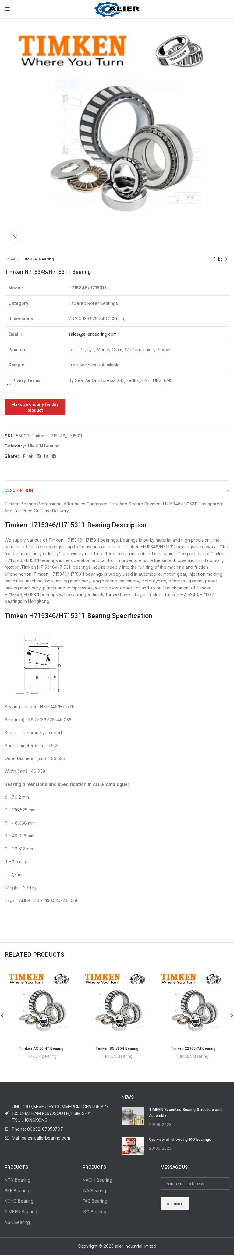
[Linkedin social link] (46, 456)
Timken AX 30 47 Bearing (41, 1048)
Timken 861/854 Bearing (116, 1048)
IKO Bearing (94, 1211)
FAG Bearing (95, 1201)
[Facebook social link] (23, 456)
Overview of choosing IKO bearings (180, 1139)
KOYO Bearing (19, 1201)
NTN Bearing (17, 1180)
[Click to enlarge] (15, 237)
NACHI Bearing (97, 1180)
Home (11, 258)
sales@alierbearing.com (93, 334)
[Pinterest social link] (39, 456)
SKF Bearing (17, 1190)
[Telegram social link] (54, 456)
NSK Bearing (17, 1222)
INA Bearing (94, 1190)
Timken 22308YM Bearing (193, 1048)
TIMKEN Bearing (38, 258)
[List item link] (58, 1129)
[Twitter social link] (31, 456)
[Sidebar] (7, 384)
